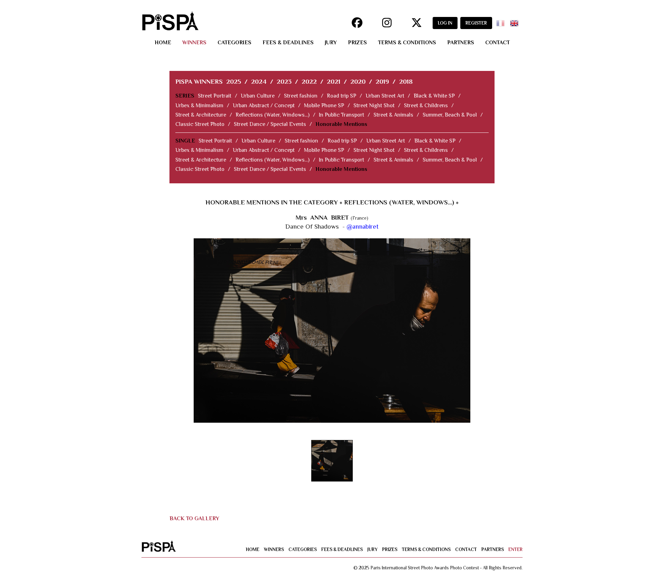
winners (194, 42)
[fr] (502, 21)
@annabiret (363, 226)
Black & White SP (434, 96)
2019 (382, 81)
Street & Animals (393, 115)
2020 (358, 81)
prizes (357, 42)
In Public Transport (341, 115)
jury (331, 42)
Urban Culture (258, 96)
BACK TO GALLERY (194, 518)
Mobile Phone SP (324, 105)
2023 (284, 81)
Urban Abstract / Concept (264, 105)
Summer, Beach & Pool (450, 115)
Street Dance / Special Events (270, 124)
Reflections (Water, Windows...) (273, 115)
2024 (259, 81)
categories (234, 42)
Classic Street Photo (199, 124)
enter (515, 549)
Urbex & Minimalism (199, 105)
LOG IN (445, 23)
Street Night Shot (374, 105)
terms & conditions (407, 42)
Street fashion (300, 96)
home (163, 42)
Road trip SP (341, 96)
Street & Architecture (200, 115)
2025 (233, 81)
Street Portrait (214, 96)
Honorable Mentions (341, 124)
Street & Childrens (426, 105)
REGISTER (476, 23)
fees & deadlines (288, 42)
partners (460, 42)
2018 (406, 81)
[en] (515, 21)
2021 (333, 81)
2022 (309, 81)
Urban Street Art (385, 96)
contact (497, 42)
